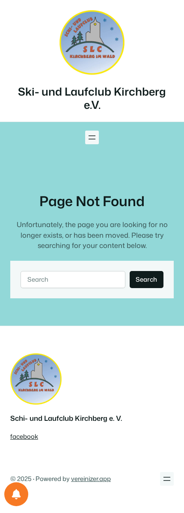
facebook (24, 436)
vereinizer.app (91, 478)
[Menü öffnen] (92, 137)
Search (146, 279)
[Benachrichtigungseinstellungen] (16, 494)
